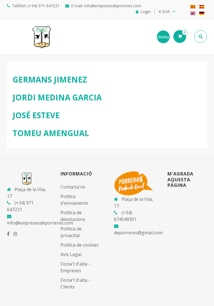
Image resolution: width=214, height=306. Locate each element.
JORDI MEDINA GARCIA (57, 97)
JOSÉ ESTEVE (36, 115)
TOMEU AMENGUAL (51, 133)
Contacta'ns (72, 187)
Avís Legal (70, 254)
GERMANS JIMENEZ (50, 79)
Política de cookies (79, 245)
